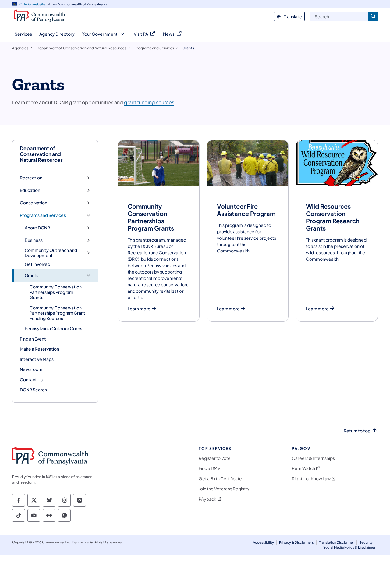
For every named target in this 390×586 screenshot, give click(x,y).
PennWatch (303, 468)
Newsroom (31, 369)
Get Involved (37, 264)
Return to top (357, 430)
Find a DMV (209, 468)
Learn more (139, 308)
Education (30, 190)
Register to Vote (215, 458)
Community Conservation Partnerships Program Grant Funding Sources (57, 313)
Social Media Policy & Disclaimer (349, 547)
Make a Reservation (39, 348)
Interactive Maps (37, 359)
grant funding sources (149, 102)
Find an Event (33, 338)
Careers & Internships (313, 458)
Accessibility (263, 542)
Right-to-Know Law (311, 478)
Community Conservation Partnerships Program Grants (56, 292)
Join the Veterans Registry (224, 488)
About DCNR (37, 227)
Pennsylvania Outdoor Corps (53, 328)
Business (34, 240)
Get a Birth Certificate (220, 478)
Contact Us (31, 379)
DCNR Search (33, 389)
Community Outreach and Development (51, 253)
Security (366, 542)
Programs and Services (43, 215)
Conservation (33, 202)
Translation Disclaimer (336, 542)
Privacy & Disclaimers (296, 542)
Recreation (31, 177)
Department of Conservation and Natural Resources (41, 154)
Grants (31, 275)
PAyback (207, 499)
